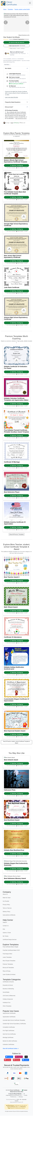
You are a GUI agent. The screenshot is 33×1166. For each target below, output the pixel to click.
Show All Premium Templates (16, 534)
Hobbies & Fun (6, 1002)
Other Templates (7, 1006)
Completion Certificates (9, 1027)
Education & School (8, 985)
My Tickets (5, 936)
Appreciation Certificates (9, 1016)
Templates (10, 9)
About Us (5, 894)
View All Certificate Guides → (11, 1048)
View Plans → (7, 64)
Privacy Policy (6, 904)
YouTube (8, 1060)
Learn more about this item (11, 97)
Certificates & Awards (8, 981)
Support (5, 922)
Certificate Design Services (9, 939)
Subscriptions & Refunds (9, 915)
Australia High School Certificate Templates (14, 1020)
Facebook (9, 1057)
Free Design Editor (7, 953)
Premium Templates (8, 964)
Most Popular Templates (9, 960)
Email (12, 122)
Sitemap (21, 1096)
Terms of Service (7, 908)
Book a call (23, 122)
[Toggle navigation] (30, 3)
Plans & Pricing (6, 971)
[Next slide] (27, 22)
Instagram (19, 1057)
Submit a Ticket (7, 932)
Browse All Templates (8, 967)
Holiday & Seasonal (8, 999)
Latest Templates (7, 957)
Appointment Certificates (9, 1013)
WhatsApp (17, 122)
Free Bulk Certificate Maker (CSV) (11, 950)
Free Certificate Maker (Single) (10, 946)
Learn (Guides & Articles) (9, 974)
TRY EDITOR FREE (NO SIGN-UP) (16, 42)
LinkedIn (26, 1060)
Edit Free (17, 165)
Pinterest (17, 1060)
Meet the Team (7, 897)
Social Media (6, 992)
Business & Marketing (8, 988)
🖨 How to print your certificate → (16, 83)
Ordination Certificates (8, 1044)
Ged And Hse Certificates (9, 1034)
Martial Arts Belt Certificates (10, 1041)
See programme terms (21, 118)
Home (4, 9)
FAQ (4, 929)
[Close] (29, 1160)
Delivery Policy (6, 911)
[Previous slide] (6, 22)
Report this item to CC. (24, 35)
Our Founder (6, 901)
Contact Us (6, 925)
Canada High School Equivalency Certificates (14, 1023)
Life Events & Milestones (9, 995)
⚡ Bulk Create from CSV (16, 45)
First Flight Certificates (8, 1030)
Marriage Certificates (8, 1037)
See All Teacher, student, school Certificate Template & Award (16, 742)
